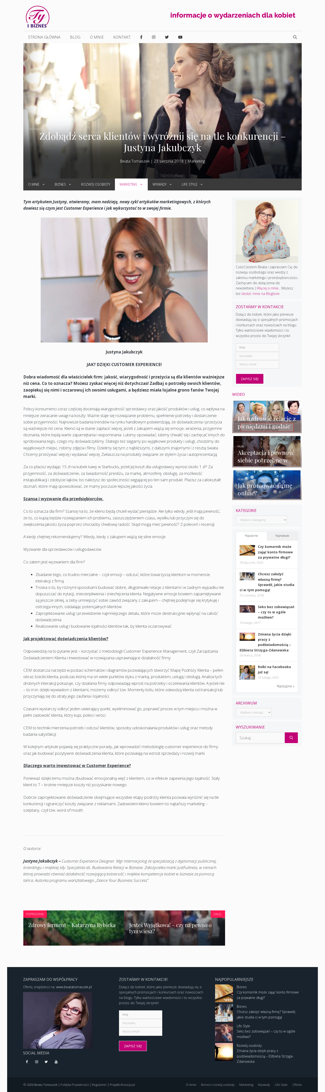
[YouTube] (56, 1062)
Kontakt (122, 37)
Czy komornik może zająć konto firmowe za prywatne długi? (275, 552)
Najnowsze (282, 536)
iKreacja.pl (127, 1084)
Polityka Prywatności (74, 1084)
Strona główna (44, 37)
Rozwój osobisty (95, 184)
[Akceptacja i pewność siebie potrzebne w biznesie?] (267, 464)
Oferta (297, 1084)
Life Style (189, 184)
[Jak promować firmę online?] (267, 497)
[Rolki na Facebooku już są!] (247, 679)
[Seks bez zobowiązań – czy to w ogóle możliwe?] (247, 611)
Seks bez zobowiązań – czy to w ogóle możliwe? (276, 612)
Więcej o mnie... (269, 288)
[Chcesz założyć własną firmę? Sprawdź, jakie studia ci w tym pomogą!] (247, 579)
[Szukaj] (291, 738)
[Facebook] (27, 1062)
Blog (75, 37)
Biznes (60, 184)
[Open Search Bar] (295, 37)
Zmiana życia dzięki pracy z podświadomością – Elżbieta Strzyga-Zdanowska (265, 1056)
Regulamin (99, 1084)
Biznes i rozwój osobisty (218, 1084)
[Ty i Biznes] (37, 16)
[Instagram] (37, 1062)
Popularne (251, 536)
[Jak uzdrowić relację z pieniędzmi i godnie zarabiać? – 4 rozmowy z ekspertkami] (267, 430)
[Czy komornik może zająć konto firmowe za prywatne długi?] (247, 554)
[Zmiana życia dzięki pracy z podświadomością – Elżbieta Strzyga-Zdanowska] (247, 639)
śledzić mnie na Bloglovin (260, 293)
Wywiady (160, 184)
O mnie (97, 37)
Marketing (196, 161)
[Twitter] (46, 1062)
